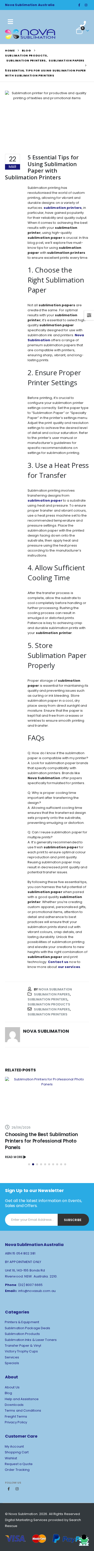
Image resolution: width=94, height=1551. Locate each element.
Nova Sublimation (55, 989)
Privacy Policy (16, 1422)
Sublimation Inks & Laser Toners (31, 1339)
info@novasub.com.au (37, 1290)
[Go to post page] (47, 1098)
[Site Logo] (30, 34)
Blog (8, 1393)
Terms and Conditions (23, 1410)
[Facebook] (79, 5)
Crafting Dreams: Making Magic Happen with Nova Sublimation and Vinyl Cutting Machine (47, 1141)
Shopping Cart (17, 1452)
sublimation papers (52, 1009)
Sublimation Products (49, 1004)
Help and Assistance (22, 1399)
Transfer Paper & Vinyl (23, 1345)
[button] (29, 1164)
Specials (12, 1363)
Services (12, 1357)
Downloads (14, 1404)
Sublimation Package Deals (27, 1328)
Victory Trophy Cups (21, 1351)
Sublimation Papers (52, 994)
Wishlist (11, 1458)
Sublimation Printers (47, 999)
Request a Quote (19, 1464)
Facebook (9, 1489)
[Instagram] (86, 5)
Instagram (17, 1489)
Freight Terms (16, 1416)
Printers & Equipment (22, 1322)
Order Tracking (17, 1469)
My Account (14, 1446)
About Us (12, 1387)
